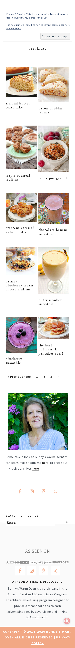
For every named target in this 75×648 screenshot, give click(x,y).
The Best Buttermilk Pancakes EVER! (50, 349)
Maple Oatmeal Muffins (18, 177)
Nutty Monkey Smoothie (50, 302)
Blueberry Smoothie (14, 361)
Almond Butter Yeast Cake (18, 105)
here (45, 463)
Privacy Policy (13, 28)
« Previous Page (19, 377)
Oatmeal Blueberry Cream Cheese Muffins (19, 285)
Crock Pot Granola (53, 178)
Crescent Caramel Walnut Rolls (20, 230)
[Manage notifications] (67, 621)
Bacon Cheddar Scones (50, 110)
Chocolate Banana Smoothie (53, 232)
